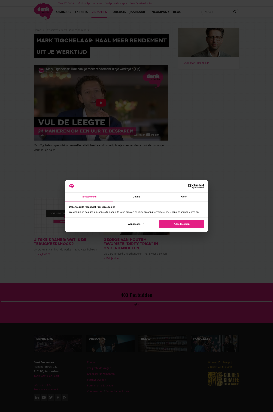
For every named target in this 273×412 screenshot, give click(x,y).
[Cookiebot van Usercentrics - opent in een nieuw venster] (190, 186)
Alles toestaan (182, 224)
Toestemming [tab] (89, 196)
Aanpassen (134, 224)
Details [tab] (136, 196)
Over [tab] (184, 196)
